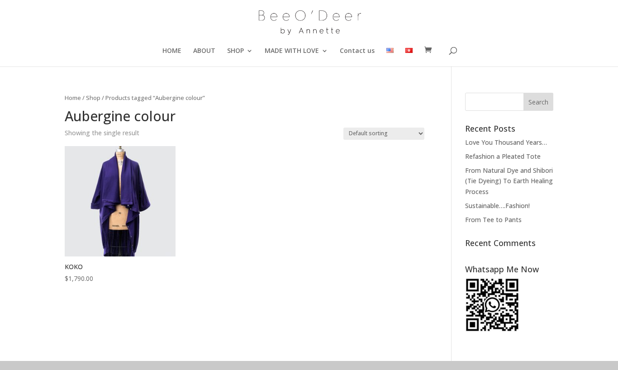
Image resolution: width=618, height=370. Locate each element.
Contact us (357, 51)
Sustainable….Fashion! (497, 205)
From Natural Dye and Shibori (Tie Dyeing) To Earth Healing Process (509, 181)
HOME (171, 51)
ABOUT (204, 51)
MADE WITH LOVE (292, 51)
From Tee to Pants (493, 219)
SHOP (235, 51)
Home (73, 98)
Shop (93, 98)
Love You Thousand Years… (506, 142)
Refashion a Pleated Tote (503, 156)
